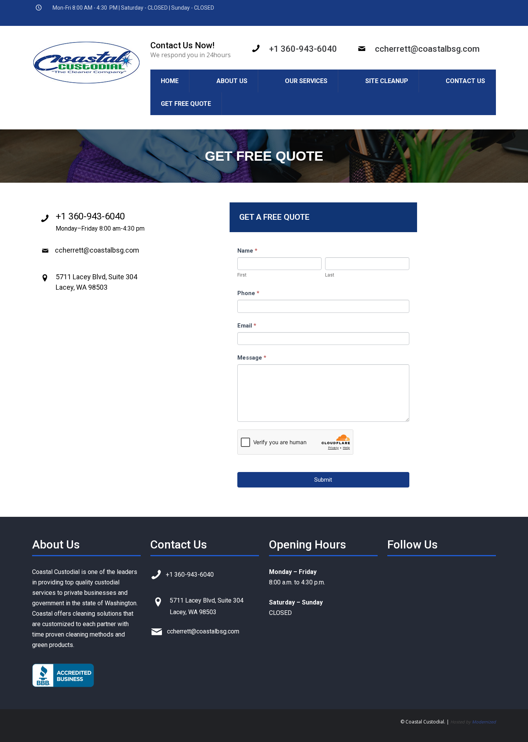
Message (251, 357)
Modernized (484, 722)
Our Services (306, 81)
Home (170, 81)
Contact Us (465, 81)
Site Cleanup (386, 81)
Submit (323, 479)
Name (247, 250)
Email (246, 325)
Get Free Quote (186, 103)
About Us (231, 81)
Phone (248, 293)
